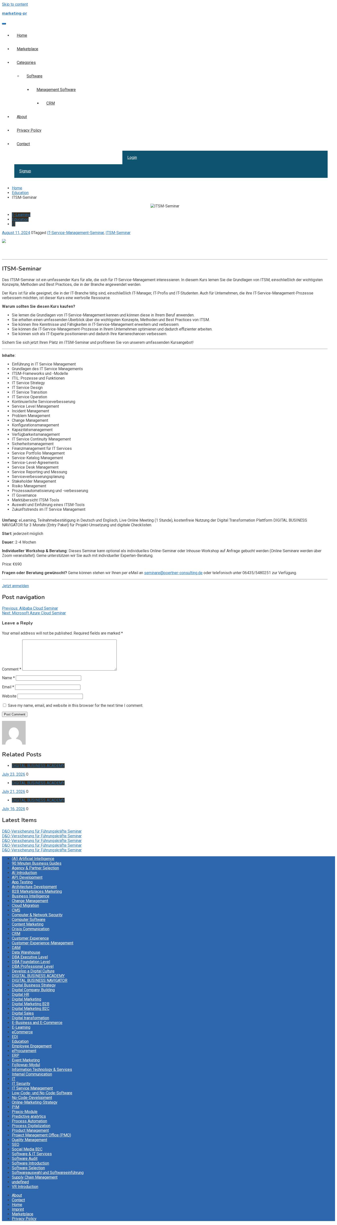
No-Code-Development (32, 1097)
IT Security (21, 1083)
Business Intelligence (30, 896)
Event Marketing (26, 1060)
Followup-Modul (26, 1064)
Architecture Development (34, 886)
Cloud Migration (25, 905)
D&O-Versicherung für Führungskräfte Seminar (42, 831)
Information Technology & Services (42, 1069)
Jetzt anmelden (15, 586)
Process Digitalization (31, 1125)
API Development (27, 877)
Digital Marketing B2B (30, 1004)
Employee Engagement (32, 1046)
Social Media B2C (27, 1149)
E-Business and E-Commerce (37, 1022)
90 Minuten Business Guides (36, 863)
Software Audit (24, 1158)
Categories (26, 62)
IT (13, 224)
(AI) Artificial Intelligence (33, 858)
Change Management (30, 900)
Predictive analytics (29, 1116)
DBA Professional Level (33, 966)
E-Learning (21, 214)
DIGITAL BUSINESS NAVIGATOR (39, 980)
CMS (16, 910)
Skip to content (15, 4)
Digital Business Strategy (34, 985)
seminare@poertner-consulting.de (173, 572)
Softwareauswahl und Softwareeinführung (48, 1172)
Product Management (30, 1130)
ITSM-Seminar (118, 232)
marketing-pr (14, 13)
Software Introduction (30, 1163)
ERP (15, 1055)
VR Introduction (25, 1186)
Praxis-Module (24, 1111)
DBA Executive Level (30, 957)
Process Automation (29, 1121)
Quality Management (29, 1139)
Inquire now (12, 255)
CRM (50, 103)
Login (132, 157)
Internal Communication (32, 1074)
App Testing (22, 882)
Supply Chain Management (34, 1177)
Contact (23, 144)
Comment (11, 669)
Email (8, 687)
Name (8, 678)
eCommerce (22, 1032)
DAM (16, 947)
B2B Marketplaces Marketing (37, 891)
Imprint (18, 1209)
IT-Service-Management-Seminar (75, 232)
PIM (15, 1107)
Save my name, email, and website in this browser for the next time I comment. (75, 705)
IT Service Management (32, 1088)
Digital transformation (30, 1018)
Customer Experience (30, 938)
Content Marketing (27, 924)
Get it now (10, 250)
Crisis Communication (30, 929)
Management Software (56, 89)
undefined (20, 1182)
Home (22, 35)
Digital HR (20, 994)
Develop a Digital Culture (33, 971)
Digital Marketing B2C (30, 1008)
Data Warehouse (26, 952)
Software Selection (28, 1168)
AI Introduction (24, 872)
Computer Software (28, 919)
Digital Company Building (33, 989)
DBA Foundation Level (31, 961)
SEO (15, 1144)
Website (9, 696)
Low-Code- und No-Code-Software (42, 1093)
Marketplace (27, 49)
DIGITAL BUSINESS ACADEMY (38, 765)
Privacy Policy (29, 130)
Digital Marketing (26, 999)
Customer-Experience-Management (42, 943)
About (22, 116)
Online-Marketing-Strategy (34, 1102)
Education (20, 219)
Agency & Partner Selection (35, 868)
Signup (25, 171)
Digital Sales (23, 1013)
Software (34, 76)
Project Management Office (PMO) (41, 1135)
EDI (15, 1036)
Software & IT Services (32, 1154)
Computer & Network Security (37, 915)
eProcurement (24, 1050)
